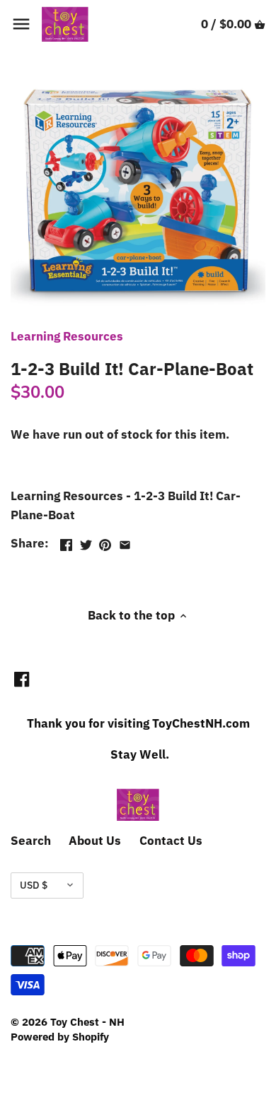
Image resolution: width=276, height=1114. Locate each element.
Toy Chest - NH (87, 1021)
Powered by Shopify (60, 1036)
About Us (95, 840)
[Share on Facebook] (66, 542)
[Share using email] (125, 542)
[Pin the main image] (105, 542)
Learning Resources (67, 336)
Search (31, 840)
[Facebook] (21, 678)
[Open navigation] (21, 24)
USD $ (33, 885)
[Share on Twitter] (86, 542)
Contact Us (170, 840)
